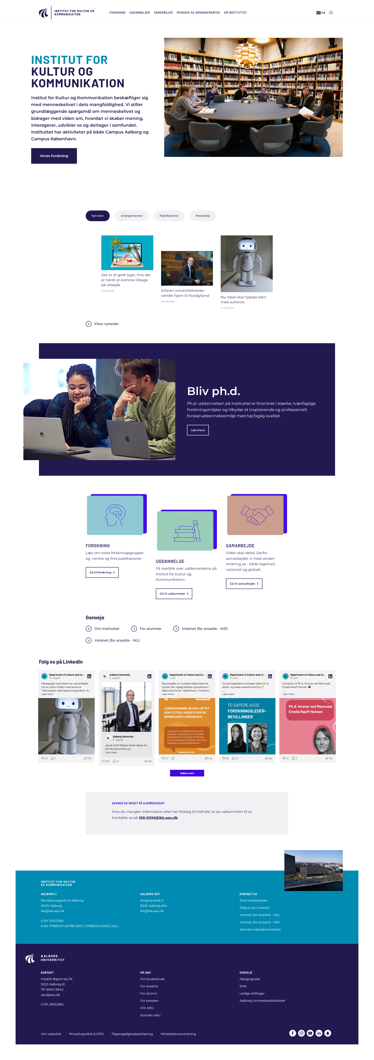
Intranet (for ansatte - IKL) (117, 640)
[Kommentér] (172, 758)
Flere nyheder (106, 324)
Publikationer (169, 215)
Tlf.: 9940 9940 (52, 989)
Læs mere (198, 430)
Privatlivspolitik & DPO (86, 1034)
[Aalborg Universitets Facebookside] (292, 1033)
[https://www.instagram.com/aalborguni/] (301, 1033)
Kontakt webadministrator (260, 929)
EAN (243, 986)
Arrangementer (132, 215)
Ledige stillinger (252, 993)
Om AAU (147, 1008)
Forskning (117, 12)
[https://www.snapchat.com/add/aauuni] (327, 1033)
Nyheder (98, 215)
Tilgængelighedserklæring (132, 1034)
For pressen (149, 1001)
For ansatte (149, 986)
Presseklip (203, 215)
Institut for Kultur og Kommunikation (75, 12)
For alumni (148, 993)
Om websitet (51, 1034)
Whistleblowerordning (178, 1034)
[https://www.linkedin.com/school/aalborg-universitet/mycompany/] (319, 1033)
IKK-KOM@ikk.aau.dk (158, 818)
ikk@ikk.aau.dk (52, 911)
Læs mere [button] (47, 694)
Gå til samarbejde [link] (242, 583)
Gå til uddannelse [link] (172, 593)
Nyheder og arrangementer (198, 12)
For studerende (152, 979)
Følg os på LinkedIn (255, 908)
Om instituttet (235, 12)
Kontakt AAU (150, 1015)
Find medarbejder (254, 900)
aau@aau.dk (50, 995)
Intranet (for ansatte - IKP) (205, 629)
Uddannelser (140, 12)
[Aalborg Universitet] (44, 12)
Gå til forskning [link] (100, 572)
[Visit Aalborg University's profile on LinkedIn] (105, 676)
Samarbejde (163, 12)
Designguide (250, 979)
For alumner (150, 629)
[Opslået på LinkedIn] (89, 676)
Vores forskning (54, 156)
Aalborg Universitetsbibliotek (262, 1001)
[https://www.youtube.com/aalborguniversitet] (310, 1033)
